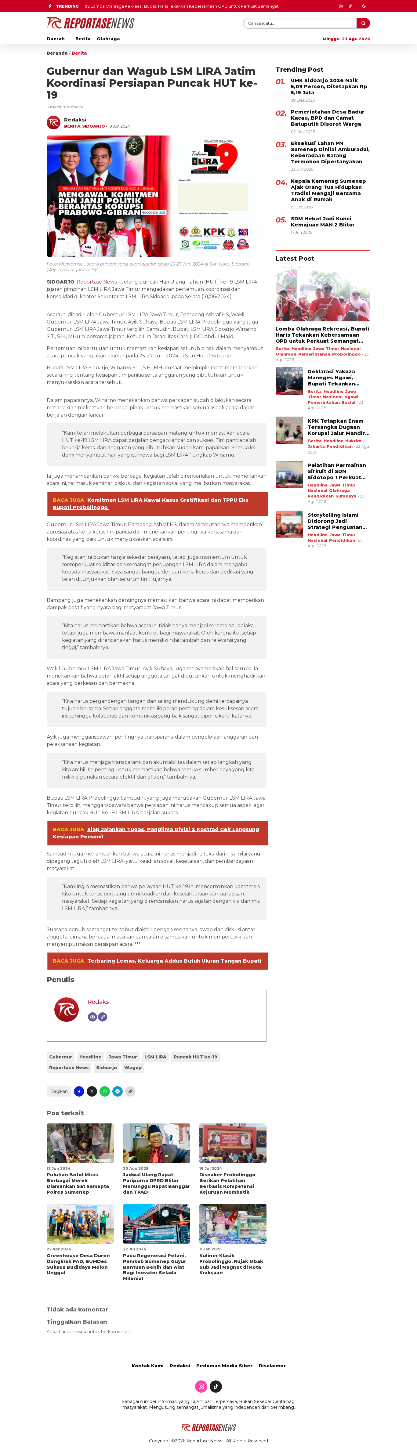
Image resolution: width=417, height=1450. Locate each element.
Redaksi (99, 1001)
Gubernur (60, 1057)
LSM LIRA (155, 1057)
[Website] (102, 1017)
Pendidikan (340, 446)
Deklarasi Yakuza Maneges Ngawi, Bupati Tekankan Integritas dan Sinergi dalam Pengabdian (338, 378)
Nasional (351, 348)
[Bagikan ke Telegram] (117, 1091)
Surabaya (346, 496)
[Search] (363, 23)
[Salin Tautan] (130, 1091)
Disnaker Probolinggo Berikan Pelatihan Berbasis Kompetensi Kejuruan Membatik (227, 1183)
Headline (90, 1057)
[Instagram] (341, 6)
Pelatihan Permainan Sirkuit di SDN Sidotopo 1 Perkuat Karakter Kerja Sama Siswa (337, 471)
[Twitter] (350, 6)
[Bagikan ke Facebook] (79, 1091)
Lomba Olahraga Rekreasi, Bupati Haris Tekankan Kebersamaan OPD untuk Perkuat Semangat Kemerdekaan (322, 335)
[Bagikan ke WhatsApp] (105, 1091)
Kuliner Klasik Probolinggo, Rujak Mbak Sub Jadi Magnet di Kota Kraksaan (231, 1264)
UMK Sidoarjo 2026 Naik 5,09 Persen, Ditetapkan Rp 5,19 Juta (329, 87)
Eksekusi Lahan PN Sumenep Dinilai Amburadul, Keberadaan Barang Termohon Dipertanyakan (330, 152)
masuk (79, 1331)
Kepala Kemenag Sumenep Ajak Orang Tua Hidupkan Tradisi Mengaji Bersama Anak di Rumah (328, 190)
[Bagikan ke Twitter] (92, 1091)
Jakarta (316, 446)
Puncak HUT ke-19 (195, 1057)
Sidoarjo (93, 126)
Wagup (133, 1067)
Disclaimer (272, 1366)
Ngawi (351, 396)
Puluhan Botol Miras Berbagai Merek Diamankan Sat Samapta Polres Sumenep (78, 1183)
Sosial (348, 402)
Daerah (56, 39)
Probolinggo (346, 354)
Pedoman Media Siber (224, 1366)
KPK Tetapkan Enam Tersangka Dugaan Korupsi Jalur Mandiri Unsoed (337, 427)
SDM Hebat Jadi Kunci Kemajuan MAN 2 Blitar (323, 222)
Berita (83, 39)
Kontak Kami (148, 1366)
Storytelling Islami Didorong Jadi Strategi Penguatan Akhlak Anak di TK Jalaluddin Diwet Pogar (335, 521)
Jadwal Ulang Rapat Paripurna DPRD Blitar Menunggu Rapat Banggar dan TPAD (156, 1183)
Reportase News (69, 1067)
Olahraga (108, 39)
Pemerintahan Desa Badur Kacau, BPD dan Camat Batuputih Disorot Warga (327, 118)
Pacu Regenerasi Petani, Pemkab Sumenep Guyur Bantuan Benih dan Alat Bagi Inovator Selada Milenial (154, 1267)
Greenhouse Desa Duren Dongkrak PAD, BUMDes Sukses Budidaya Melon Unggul (78, 1264)
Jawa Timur (123, 1057)
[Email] (92, 1017)
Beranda (57, 53)
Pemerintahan (314, 354)
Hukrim (353, 440)
